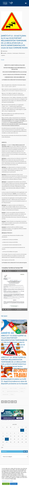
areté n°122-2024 (13, 388)
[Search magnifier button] (27, 451)
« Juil (2, 447)
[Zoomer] (15, 271)
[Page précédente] (3, 271)
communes (9, 53)
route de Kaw (5, 394)
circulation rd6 (22, 388)
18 (6, 439)
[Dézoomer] (13, 271)
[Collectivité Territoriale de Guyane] (8, 3)
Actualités (4, 53)
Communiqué (15, 53)
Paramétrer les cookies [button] (7, 481)
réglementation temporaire (12, 391)
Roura (22, 391)
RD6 (3, 391)
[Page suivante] (5, 271)
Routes (12, 394)
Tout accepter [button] (6, 483)
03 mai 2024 (4, 388)
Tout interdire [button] (14, 483)
